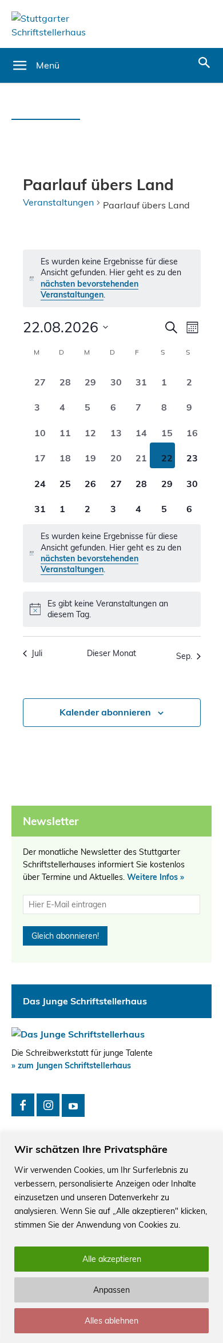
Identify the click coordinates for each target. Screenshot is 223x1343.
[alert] (112, 278)
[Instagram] (48, 1104)
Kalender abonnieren (105, 712)
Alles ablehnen (111, 1321)
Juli (36, 653)
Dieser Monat (111, 653)
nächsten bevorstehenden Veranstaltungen (89, 289)
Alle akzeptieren (111, 1259)
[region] (111, 1237)
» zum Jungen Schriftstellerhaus (71, 1065)
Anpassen (111, 1290)
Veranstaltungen (58, 202)
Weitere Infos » (155, 877)
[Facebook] (22, 1104)
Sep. (184, 656)
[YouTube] (73, 1105)
